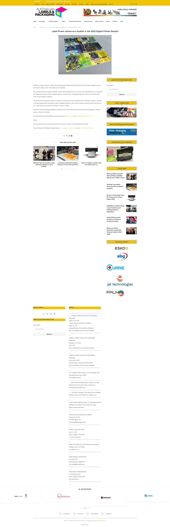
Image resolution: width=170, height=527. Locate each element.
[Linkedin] (136, 4)
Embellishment (50, 4)
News (63, 21)
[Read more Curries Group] (106, 496)
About (108, 21)
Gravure (37, 4)
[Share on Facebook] (66, 136)
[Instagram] (134, 4)
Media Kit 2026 (99, 21)
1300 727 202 (69, 116)
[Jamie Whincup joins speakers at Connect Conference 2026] (131, 220)
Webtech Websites (101, 520)
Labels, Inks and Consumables (98, 4)
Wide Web (67, 4)
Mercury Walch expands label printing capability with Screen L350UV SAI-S (115, 175)
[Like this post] (64, 136)
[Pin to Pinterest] (69, 136)
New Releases (88, 21)
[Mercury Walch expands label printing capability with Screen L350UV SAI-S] (44, 153)
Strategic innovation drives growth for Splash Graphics (115, 186)
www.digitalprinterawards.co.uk (68, 128)
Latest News (43, 27)
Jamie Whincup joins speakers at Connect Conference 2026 (114, 219)
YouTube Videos (53, 21)
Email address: (110, 85)
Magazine (42, 21)
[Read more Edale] (148, 495)
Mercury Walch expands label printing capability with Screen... (44, 164)
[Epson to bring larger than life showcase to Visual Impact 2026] (91, 153)
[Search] (136, 21)
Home (34, 21)
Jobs (121, 21)
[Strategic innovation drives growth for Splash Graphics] (68, 153)
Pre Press (74, 4)
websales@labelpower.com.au (84, 116)
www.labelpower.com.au (87, 128)
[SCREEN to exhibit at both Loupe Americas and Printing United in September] (131, 208)
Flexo (42, 4)
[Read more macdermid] (63, 498)
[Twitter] (132, 4)
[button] (43, 1)
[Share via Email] (71, 136)
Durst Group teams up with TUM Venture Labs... (60, 1)
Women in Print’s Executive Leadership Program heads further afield (114, 231)
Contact (115, 21)
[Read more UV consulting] (21, 496)
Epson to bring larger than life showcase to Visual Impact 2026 (115, 197)
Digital (111, 4)
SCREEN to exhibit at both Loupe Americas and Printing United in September (115, 209)
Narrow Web (59, 4)
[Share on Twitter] (68, 136)
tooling (81, 4)
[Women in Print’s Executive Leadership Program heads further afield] (131, 230)
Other (87, 4)
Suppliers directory (75, 21)
